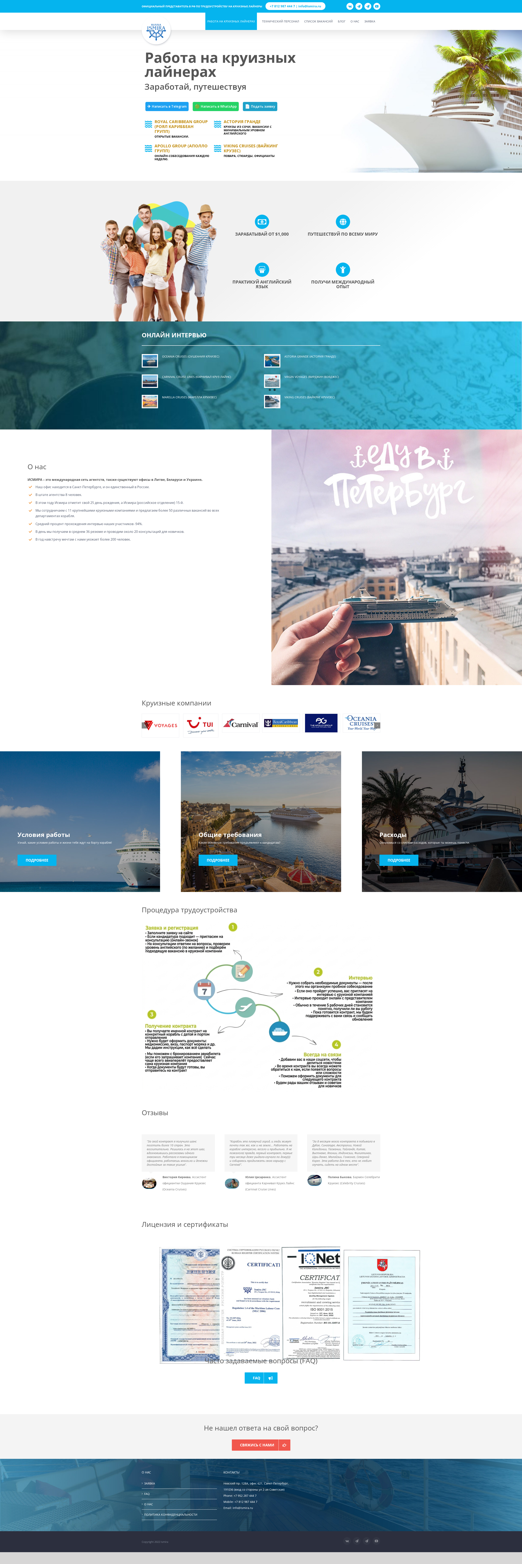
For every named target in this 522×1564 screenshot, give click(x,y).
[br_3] (240, 723)
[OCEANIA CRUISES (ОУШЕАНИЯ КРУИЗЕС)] (150, 361)
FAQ (147, 1494)
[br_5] (281, 723)
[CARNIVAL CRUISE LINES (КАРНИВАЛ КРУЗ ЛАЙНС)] (150, 381)
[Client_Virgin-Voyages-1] (160, 725)
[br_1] (361, 723)
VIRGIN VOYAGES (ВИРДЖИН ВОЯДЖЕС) (311, 377)
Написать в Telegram (167, 106)
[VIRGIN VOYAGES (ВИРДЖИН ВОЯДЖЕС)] (272, 381)
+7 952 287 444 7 (245, 1496)
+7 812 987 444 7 (245, 1502)
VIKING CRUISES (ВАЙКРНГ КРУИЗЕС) (309, 397)
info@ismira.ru (243, 1508)
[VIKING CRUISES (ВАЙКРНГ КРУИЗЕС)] (272, 401)
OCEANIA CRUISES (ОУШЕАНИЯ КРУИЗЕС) (190, 356)
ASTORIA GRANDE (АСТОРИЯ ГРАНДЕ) (310, 356)
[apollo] (321, 723)
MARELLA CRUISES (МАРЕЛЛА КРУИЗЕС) (189, 397)
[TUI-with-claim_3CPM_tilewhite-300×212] (200, 725)
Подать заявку (260, 106)
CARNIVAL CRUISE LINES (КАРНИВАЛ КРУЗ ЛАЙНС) (196, 377)
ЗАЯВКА (149, 1483)
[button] (145, 725)
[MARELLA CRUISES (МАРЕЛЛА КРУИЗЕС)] (150, 401)
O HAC (148, 1504)
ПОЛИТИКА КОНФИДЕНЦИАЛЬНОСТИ (170, 1515)
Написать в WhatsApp (216, 106)
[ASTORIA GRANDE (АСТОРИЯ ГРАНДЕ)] (272, 361)
